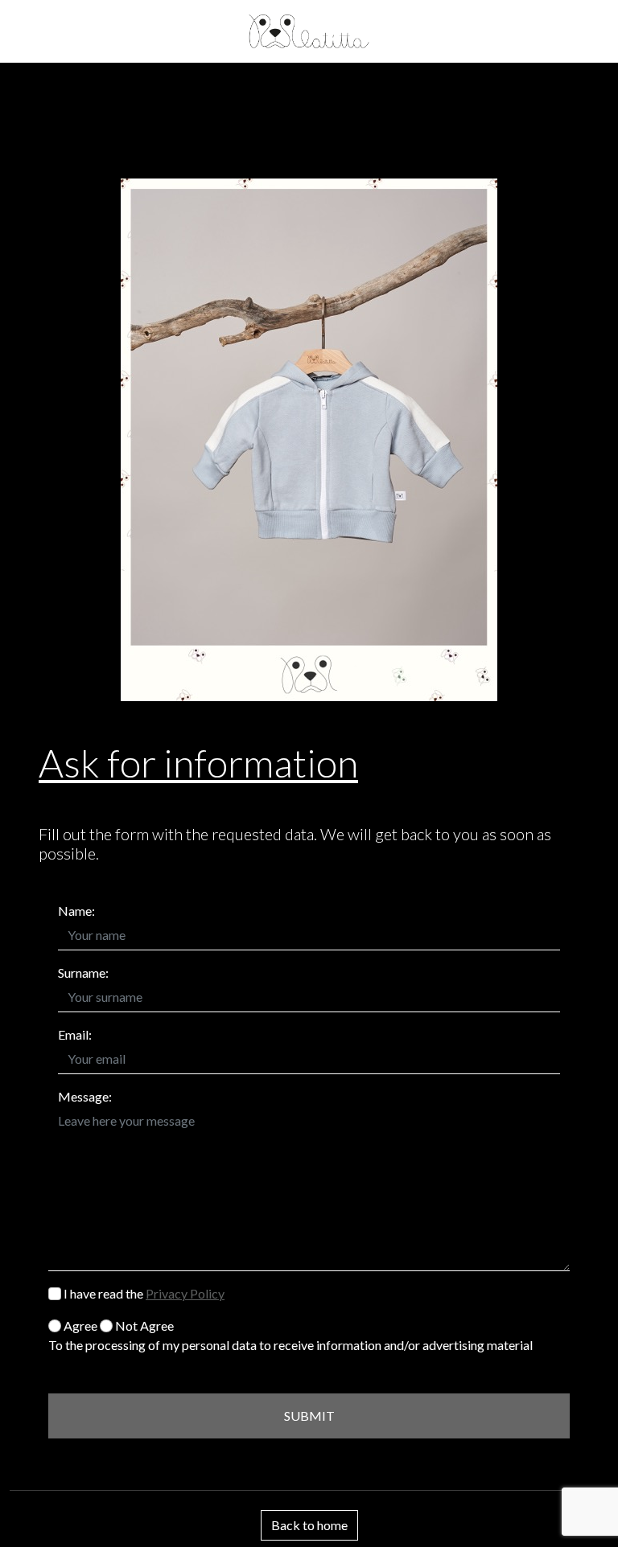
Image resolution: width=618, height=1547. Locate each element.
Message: (85, 1096)
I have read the (143, 1293)
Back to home (309, 1525)
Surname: (83, 972)
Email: (75, 1034)
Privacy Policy (185, 1293)
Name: (76, 910)
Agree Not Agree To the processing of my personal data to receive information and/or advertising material (290, 1335)
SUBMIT (309, 1415)
